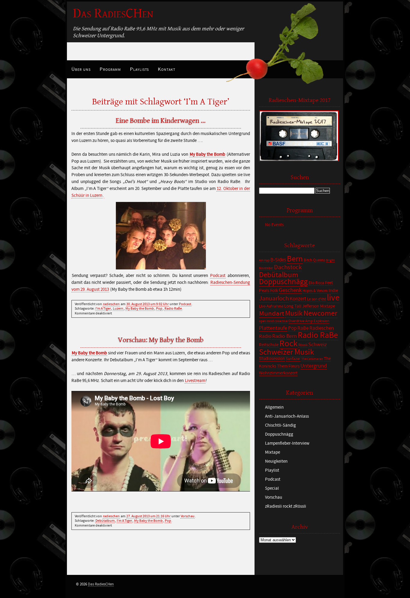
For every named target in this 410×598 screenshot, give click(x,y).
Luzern (118, 308)
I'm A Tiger (103, 308)
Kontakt (166, 69)
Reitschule (269, 344)
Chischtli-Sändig (280, 425)
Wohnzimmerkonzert (278, 373)
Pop (159, 308)
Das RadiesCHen (113, 13)
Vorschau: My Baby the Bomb (160, 340)
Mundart (271, 313)
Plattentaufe (273, 328)
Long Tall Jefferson (301, 306)
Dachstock (288, 267)
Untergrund (313, 366)
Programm (110, 69)
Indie (333, 290)
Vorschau (187, 516)
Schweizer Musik (286, 352)
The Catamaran (312, 359)
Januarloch (274, 298)
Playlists (139, 69)
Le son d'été (316, 299)
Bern (295, 258)
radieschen (111, 304)
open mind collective (273, 321)
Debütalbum (105, 520)
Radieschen (321, 328)
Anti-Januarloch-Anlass (287, 416)
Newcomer (320, 313)
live (333, 298)
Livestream (195, 380)
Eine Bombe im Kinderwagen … (161, 120)
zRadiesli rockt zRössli (285, 506)
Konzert (298, 299)
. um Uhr (147, 304)
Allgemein (274, 407)
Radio (265, 336)
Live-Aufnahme (271, 306)
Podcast (217, 275)
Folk (274, 290)
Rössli (302, 345)
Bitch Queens (314, 260)
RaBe (303, 328)
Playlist (272, 470)
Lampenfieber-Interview (287, 443)
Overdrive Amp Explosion (308, 321)
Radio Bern (284, 336)
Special (272, 488)
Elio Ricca (316, 283)
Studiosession (272, 358)
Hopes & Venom (315, 291)
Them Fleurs (288, 366)
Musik (294, 313)
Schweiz (317, 344)
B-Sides (278, 260)
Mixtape (327, 306)
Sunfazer (293, 359)
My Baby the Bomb (207, 154)
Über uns (81, 69)
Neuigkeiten (276, 461)
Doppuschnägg (283, 281)
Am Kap (264, 260)
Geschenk (290, 290)
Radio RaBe (173, 308)
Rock (288, 343)
